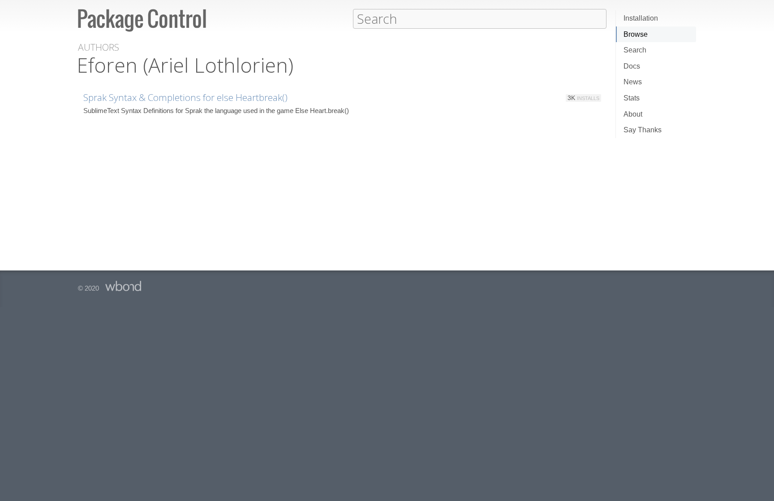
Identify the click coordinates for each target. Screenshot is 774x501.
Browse (636, 34)
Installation (641, 18)
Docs (632, 66)
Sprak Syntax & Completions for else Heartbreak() (185, 97)
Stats (632, 98)
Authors (98, 47)
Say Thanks (643, 130)
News (633, 82)
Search (635, 50)
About (633, 114)
